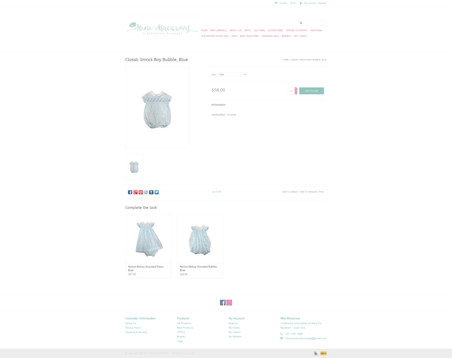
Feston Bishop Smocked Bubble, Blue (198, 268)
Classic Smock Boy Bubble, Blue (309, 60)
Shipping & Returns (136, 332)
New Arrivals (218, 30)
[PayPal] (323, 353)
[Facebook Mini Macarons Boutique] (223, 302)
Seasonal (316, 30)
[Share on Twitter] (156, 192)
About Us (236, 30)
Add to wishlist (290, 192)
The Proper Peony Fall (215, 36)
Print (321, 192)
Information (219, 104)
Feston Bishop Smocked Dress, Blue (146, 268)
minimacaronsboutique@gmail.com (306, 338)
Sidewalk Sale (270, 36)
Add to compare (309, 192)
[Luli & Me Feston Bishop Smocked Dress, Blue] (148, 238)
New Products (185, 327)
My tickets (235, 332)
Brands (286, 36)
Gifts (248, 30)
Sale (234, 36)
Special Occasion (296, 30)
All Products (184, 323)
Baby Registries (249, 36)
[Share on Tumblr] (151, 192)
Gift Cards (300, 36)
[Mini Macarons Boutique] (162, 29)
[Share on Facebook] (130, 192)
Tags (180, 341)
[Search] (301, 23)
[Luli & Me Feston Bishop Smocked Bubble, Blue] (200, 238)
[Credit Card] (315, 353)
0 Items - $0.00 (287, 3)
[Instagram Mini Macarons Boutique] (229, 302)
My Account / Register (315, 3)
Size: (215, 74)
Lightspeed (189, 353)
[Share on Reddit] (146, 192)
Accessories (275, 30)
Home (204, 30)
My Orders (234, 327)
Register (233, 323)
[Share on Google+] (135, 192)
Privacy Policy (133, 327)
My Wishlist (235, 336)
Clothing (259, 30)
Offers (181, 332)
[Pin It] (141, 192)
